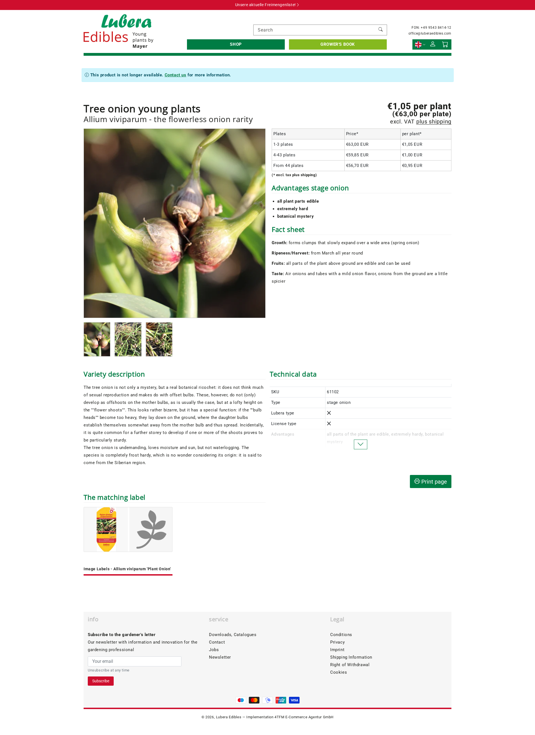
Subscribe (100, 681)
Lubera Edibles (228, 717)
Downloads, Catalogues (233, 634)
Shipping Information (351, 657)
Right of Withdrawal (349, 664)
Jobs (214, 649)
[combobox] (320, 30)
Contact (217, 642)
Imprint (337, 649)
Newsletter (220, 657)
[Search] (380, 30)
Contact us (175, 74)
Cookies (338, 672)
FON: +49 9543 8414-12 (431, 28)
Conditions (341, 634)
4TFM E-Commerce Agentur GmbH (304, 717)
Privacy (337, 642)
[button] (236, 44)
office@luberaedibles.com (429, 33)
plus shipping (433, 121)
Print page (433, 481)
